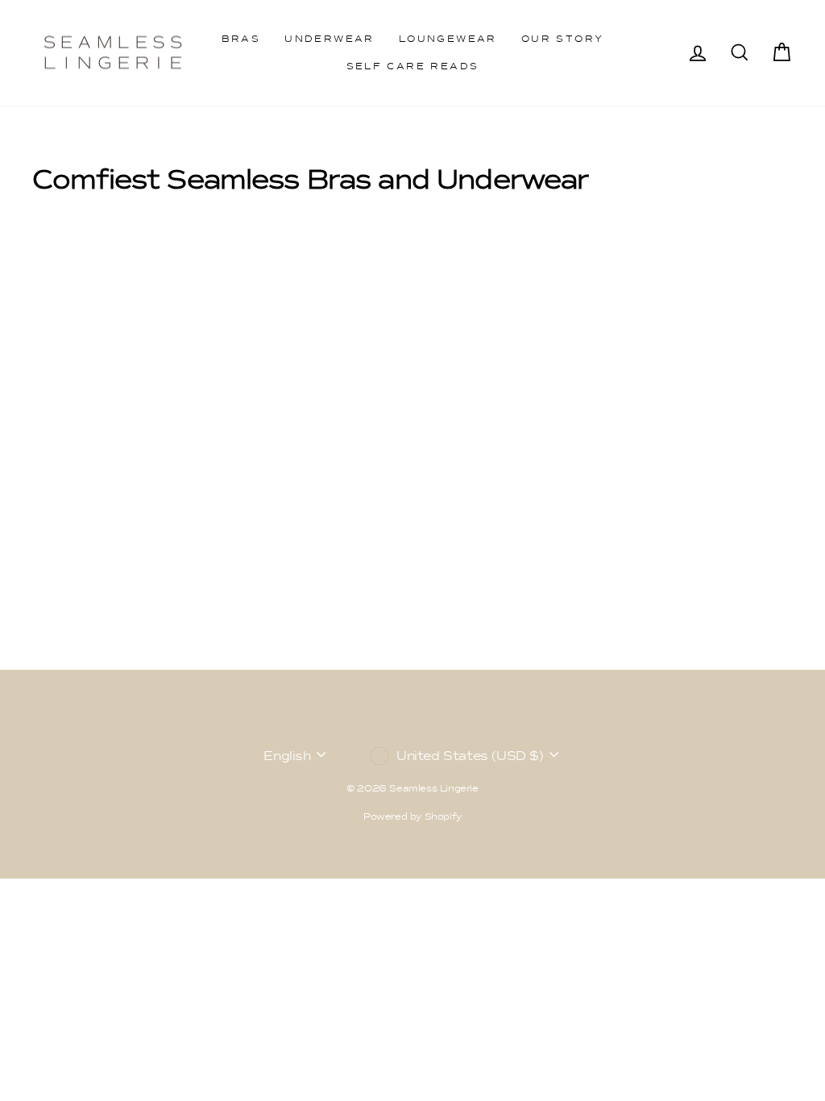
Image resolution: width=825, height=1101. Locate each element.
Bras (241, 38)
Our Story (562, 38)
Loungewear (448, 38)
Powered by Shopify (412, 816)
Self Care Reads (412, 66)
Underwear (329, 38)
